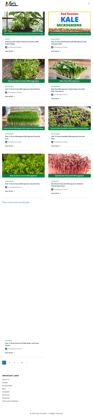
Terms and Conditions (10, 401)
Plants (7, 39)
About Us (5, 379)
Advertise (5, 395)
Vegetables (55, 181)
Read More (10, 51)
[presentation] (23, 23)
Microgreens (55, 39)
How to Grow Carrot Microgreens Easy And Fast (22, 184)
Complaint (6, 392)
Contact (5, 382)
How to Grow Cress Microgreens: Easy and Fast (22, 89)
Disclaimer (6, 398)
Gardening (8, 340)
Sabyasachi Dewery (16, 47)
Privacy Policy (7, 386)
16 (22, 362)
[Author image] (6, 47)
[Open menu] (89, 3)
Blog (3, 389)
